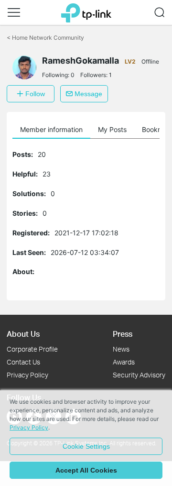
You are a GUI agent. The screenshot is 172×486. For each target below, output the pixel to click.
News (121, 349)
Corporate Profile (32, 349)
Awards (124, 362)
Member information (51, 129)
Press (122, 334)
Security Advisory (139, 375)
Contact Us (23, 362)
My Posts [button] (112, 129)
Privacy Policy (27, 375)
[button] (14, 12)
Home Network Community (45, 37)
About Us (23, 334)
